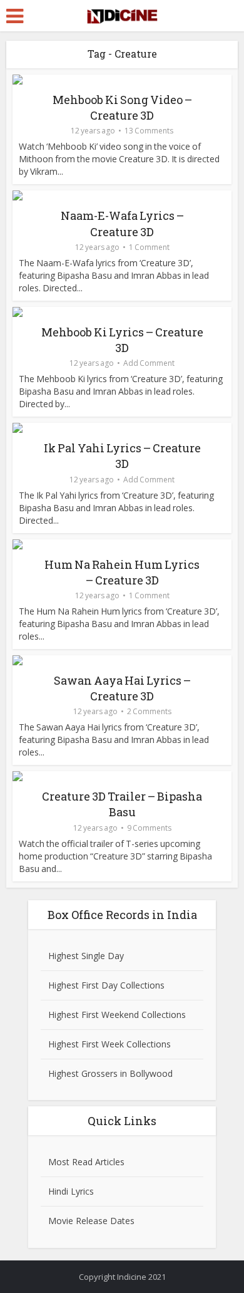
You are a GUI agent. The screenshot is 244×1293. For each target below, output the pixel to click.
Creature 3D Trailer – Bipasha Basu (122, 804)
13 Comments (149, 130)
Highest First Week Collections (109, 1044)
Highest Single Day (86, 956)
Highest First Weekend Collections (117, 1014)
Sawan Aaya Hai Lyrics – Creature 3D (122, 688)
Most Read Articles (86, 1162)
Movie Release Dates (91, 1221)
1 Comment (149, 247)
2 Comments (149, 711)
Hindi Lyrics (71, 1191)
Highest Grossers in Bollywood (110, 1073)
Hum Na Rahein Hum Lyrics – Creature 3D (122, 572)
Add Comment (149, 363)
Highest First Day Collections (106, 985)
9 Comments (149, 828)
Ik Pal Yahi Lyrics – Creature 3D (122, 455)
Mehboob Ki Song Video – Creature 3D (122, 107)
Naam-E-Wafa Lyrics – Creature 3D (122, 223)
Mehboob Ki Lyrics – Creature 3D (122, 340)
